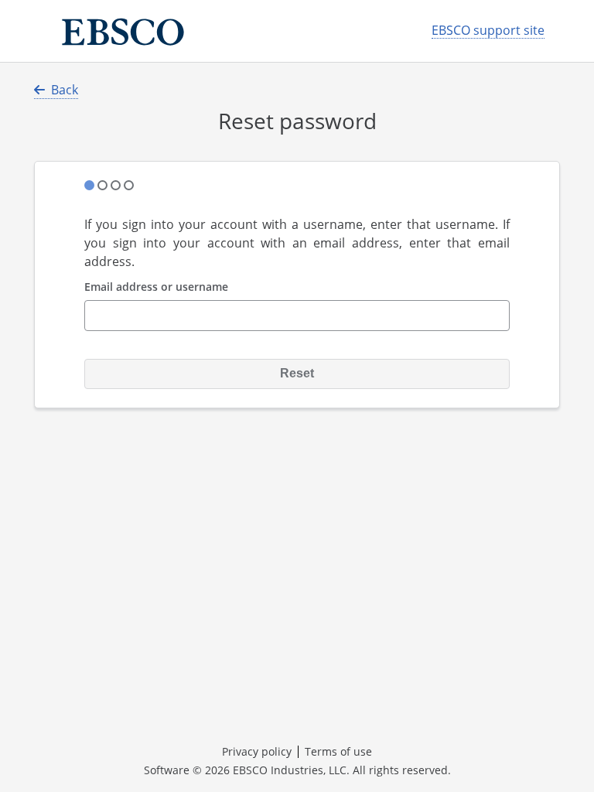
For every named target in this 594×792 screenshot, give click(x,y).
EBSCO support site (488, 30)
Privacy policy (257, 751)
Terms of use (338, 751)
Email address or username (156, 287)
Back (64, 89)
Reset (297, 373)
